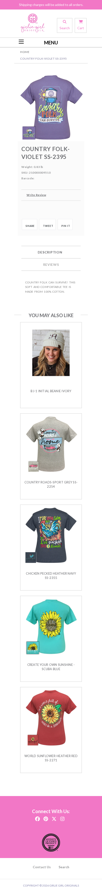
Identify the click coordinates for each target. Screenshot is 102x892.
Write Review (36, 195)
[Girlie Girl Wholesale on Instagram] (62, 817)
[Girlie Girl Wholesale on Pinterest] (45, 817)
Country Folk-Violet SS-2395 (43, 58)
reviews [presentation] (51, 264)
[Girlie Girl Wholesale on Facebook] (37, 817)
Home (24, 52)
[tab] (51, 252)
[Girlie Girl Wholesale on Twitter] (54, 817)
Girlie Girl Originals (64, 885)
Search (64, 867)
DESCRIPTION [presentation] (50, 252)
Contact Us (42, 867)
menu (51, 42)
